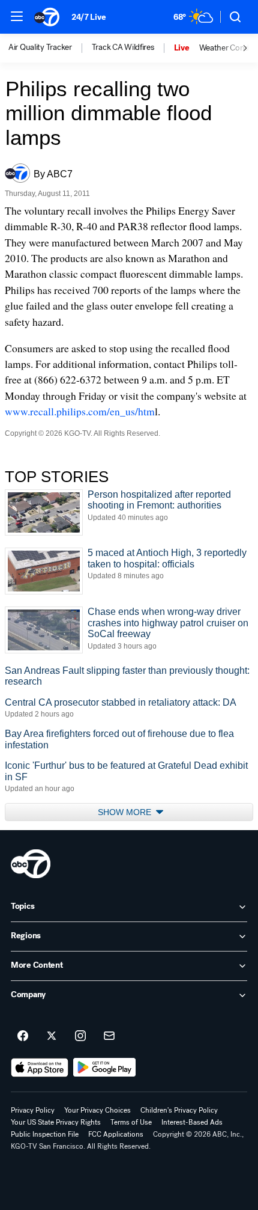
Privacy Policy (33, 1110)
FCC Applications (115, 1134)
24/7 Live (88, 17)
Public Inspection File (45, 1134)
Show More (126, 812)
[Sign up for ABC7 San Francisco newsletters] (109, 1036)
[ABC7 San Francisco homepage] (46, 16)
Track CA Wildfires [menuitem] (123, 47)
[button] (16, 16)
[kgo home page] (30, 863)
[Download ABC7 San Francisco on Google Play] (104, 1067)
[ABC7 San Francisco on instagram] (80, 1036)
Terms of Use (131, 1122)
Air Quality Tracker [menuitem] (40, 47)
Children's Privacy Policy (179, 1110)
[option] (50, 48)
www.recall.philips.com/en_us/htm (80, 411)
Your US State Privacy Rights (56, 1122)
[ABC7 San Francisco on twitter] (52, 1036)
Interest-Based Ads (192, 1122)
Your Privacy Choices (97, 1110)
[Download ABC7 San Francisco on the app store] (39, 1067)
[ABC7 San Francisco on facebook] (23, 1036)
